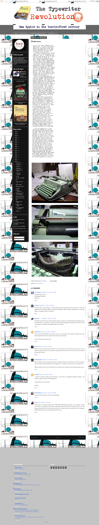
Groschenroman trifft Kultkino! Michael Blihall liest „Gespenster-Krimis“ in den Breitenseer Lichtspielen (27, 510)
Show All (46, 522)
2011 (16, 159)
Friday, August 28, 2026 (20, 479)
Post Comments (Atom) (61, 443)
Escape (17, 176)
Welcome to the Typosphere (19, 226)
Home (16, 33)
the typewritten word (20, 515)
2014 (16, 154)
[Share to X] (53, 281)
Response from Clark (19, 205)
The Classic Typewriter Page (19, 228)
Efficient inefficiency (19, 191)
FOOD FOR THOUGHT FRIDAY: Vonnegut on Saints (27, 485)
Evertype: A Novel (20, 81)
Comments (17, 239)
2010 (16, 161)
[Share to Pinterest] (56, 281)
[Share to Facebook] (54, 281)
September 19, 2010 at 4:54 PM (49, 359)
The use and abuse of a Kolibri (20, 208)
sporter (36, 402)
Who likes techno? (19, 186)
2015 (16, 152)
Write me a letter (23, 33)
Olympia (41, 283)
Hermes (36, 283)
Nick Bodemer (37, 393)
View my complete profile (23, 76)
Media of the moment (20, 469)
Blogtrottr (15, 58)
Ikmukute (36, 374)
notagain (36, 305)
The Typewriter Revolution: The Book (20, 103)
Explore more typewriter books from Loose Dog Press (20, 124)
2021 (16, 141)
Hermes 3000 (36, 41)
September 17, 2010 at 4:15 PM (44, 346)
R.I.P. (17, 179)
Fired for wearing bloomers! (21, 505)
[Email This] (50, 281)
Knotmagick (18, 489)
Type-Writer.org (19, 503)
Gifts (17, 199)
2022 (16, 139)
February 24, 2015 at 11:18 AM (49, 393)
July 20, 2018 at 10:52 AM (44, 402)
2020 (16, 142)
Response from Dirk (20, 197)
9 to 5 (16, 499)
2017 (16, 148)
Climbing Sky (18, 483)
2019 (16, 144)
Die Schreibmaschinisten (21, 509)
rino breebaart (37, 292)
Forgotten (18, 188)
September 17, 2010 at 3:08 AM (46, 305)
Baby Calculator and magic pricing (22, 474)
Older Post (82, 437)
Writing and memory (20, 196)
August (17, 211)
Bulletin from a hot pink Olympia (19, 194)
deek (35, 346)
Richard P (36, 318)
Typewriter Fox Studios (20, 498)
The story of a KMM (20, 177)
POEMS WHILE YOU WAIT (22, 494)
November (18, 164)
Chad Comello (18, 467)
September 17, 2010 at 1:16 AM (49, 292)
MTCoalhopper (38, 359)
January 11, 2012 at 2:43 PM (45, 374)
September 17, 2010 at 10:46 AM (48, 331)
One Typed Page (19, 478)
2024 (16, 135)
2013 (16, 155)
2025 (16, 133)
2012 (16, 157)
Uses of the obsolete (18, 174)
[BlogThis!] (52, 281)
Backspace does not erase (21, 473)
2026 (16, 131)
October (18, 166)
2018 (16, 146)
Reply (35, 300)
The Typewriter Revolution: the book (37, 33)
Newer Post (34, 437)
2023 (16, 137)
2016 (16, 150)
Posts (16, 237)
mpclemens (37, 331)
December (18, 163)
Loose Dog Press (51, 33)
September (18, 168)
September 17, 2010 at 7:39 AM (48, 318)
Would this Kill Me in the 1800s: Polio (23, 490)
